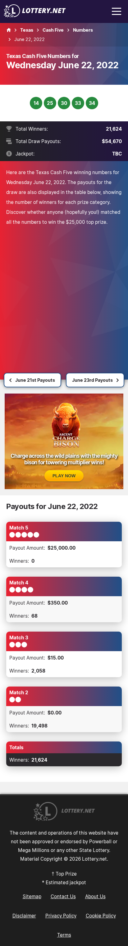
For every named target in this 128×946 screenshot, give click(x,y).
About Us (95, 896)
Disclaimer (24, 915)
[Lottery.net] (35, 15)
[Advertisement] (64, 294)
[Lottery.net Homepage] (9, 30)
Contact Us (63, 896)
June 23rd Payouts (92, 380)
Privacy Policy (60, 915)
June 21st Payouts (35, 380)
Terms (64, 935)
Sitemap (32, 896)
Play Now (64, 475)
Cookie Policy (101, 915)
